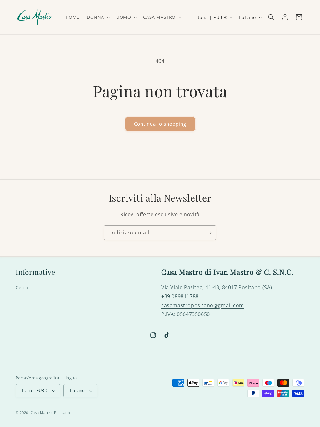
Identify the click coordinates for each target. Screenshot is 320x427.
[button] (97, 17)
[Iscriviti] (209, 232)
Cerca (22, 287)
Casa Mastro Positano (50, 412)
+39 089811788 (180, 296)
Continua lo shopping (160, 124)
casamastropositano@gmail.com (202, 305)
